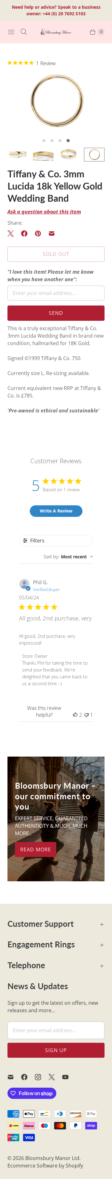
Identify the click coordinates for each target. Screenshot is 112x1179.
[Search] (23, 31)
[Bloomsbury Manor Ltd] (56, 31)
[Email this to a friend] (51, 233)
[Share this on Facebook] (24, 233)
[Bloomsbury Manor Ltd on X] (55, 1077)
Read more (35, 849)
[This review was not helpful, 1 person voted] (86, 714)
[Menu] (11, 31)
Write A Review (56, 511)
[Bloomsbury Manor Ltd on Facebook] (28, 1077)
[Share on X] (12, 233)
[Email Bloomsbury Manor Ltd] (14, 1077)
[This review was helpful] (75, 714)
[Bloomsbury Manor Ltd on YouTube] (69, 1077)
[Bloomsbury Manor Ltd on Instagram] (42, 1077)
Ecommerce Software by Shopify (45, 1165)
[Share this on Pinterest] (38, 233)
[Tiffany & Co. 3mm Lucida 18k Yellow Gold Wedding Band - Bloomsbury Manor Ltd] (56, 101)
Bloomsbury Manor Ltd (52, 1158)
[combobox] (68, 557)
